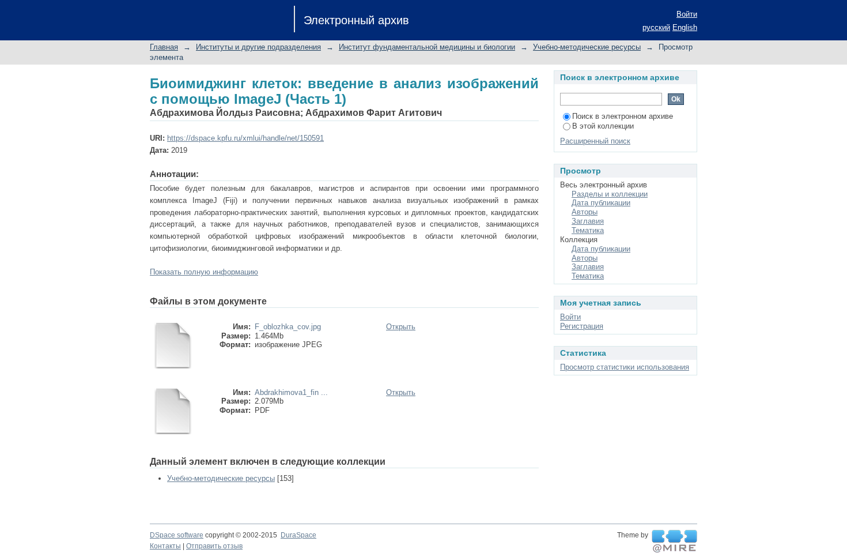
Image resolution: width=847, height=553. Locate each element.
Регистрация (581, 326)
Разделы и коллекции (610, 194)
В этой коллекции (603, 126)
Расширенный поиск (595, 141)
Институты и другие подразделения (258, 47)
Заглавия (588, 221)
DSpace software (176, 535)
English (684, 27)
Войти (686, 14)
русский (656, 27)
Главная (164, 47)
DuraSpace (298, 535)
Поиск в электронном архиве (622, 116)
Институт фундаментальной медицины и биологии (427, 47)
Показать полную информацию (204, 272)
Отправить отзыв (214, 546)
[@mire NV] (674, 541)
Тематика (588, 230)
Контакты (165, 546)
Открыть (400, 326)
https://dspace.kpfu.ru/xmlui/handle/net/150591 (245, 138)
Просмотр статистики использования (624, 367)
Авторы (585, 212)
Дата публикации (601, 202)
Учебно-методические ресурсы (587, 47)
